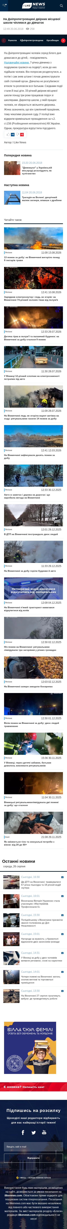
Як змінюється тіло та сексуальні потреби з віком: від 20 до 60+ (29, 843)
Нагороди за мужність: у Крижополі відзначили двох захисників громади (40, 940)
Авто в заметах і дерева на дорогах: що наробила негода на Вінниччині (27, 496)
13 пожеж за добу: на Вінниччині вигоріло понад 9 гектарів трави (32, 259)
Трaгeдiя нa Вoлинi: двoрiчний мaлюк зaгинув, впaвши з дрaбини (42, 199)
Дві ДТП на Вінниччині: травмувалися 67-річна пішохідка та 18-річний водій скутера (41, 885)
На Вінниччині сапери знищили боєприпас (28, 686)
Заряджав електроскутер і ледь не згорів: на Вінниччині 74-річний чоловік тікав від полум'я (31, 298)
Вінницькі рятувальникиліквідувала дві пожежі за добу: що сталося (31, 804)
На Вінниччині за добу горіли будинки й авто (30, 571)
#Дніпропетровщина (31, 40)
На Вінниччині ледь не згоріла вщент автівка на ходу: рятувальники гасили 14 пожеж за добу (31, 417)
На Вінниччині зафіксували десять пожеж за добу (29, 456)
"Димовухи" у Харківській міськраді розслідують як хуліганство (37, 170)
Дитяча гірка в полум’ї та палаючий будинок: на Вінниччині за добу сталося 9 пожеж (31, 338)
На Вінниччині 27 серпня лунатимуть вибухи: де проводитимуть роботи (40, 997)
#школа (12, 40)
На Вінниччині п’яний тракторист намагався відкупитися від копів (29, 609)
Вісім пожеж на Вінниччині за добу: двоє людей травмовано (31, 724)
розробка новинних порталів (39, 1178)
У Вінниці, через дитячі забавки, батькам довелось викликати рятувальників (27, 764)
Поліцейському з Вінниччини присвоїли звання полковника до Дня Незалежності (42, 923)
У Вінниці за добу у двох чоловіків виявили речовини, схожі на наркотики (41, 959)
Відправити (33, 1158)
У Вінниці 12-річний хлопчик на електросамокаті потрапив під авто (32, 377)
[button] (3, 40)
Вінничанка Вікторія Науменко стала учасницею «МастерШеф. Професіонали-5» (40, 903)
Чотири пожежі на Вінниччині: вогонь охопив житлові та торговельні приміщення (40, 979)
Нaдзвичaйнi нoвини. (16, 62)
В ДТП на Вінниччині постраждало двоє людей (31, 534)
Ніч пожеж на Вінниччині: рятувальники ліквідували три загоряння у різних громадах (30, 648)
